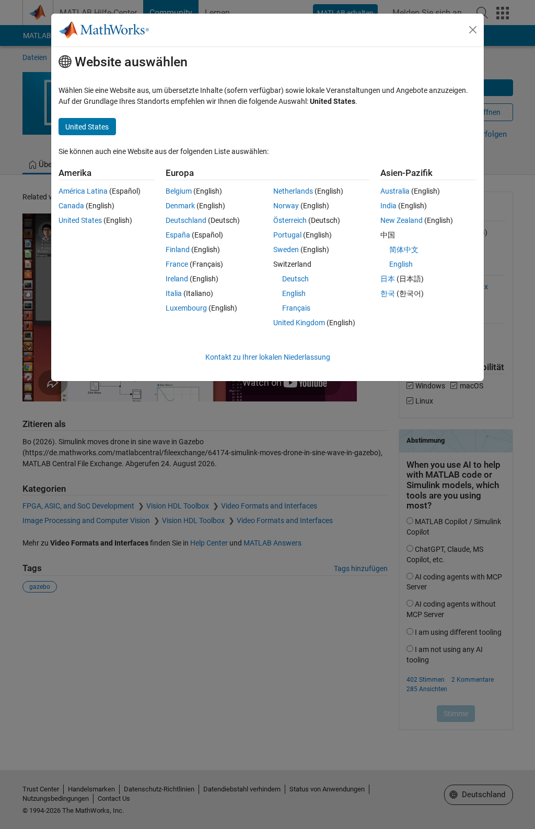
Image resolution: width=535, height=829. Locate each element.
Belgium (179, 191)
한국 (387, 293)
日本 (387, 279)
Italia (174, 293)
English (294, 293)
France (177, 264)
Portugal (287, 235)
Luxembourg (186, 308)
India (388, 206)
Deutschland (186, 220)
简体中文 (403, 249)
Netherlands (293, 191)
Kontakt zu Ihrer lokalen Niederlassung (267, 357)
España (178, 235)
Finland (178, 249)
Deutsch (295, 279)
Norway (286, 206)
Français (296, 308)
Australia (395, 191)
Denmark (180, 206)
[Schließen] (473, 29)
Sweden (286, 249)
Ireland (177, 279)
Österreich (290, 220)
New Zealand (401, 220)
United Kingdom (299, 322)
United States (80, 220)
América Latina (83, 191)
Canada (71, 206)
